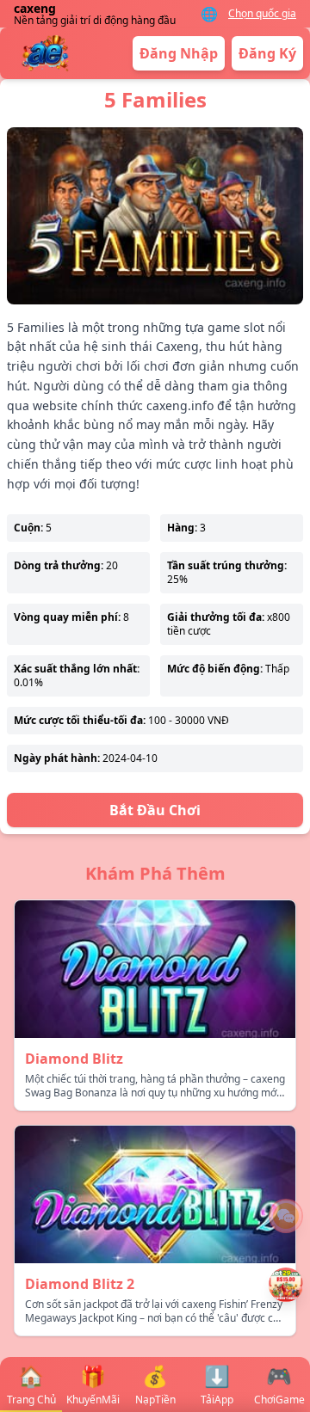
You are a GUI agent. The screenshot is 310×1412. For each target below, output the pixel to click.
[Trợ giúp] (286, 1216)
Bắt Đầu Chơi (155, 810)
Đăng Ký (267, 53)
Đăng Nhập (179, 53)
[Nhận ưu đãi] (286, 1285)
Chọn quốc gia (262, 14)
